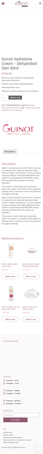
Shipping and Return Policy (12, 438)
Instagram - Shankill (13, 393)
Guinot (32, 105)
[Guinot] (18, 129)
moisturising (16, 110)
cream (27, 108)
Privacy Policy (8, 435)
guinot (37, 108)
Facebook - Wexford (13, 401)
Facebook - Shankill (12, 391)
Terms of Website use (10, 443)
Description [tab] (10, 151)
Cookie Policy (8, 433)
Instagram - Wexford (13, 403)
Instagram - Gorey (12, 383)
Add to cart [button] (10, 276)
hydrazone (6, 110)
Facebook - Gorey (12, 380)
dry (32, 108)
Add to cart (15, 97)
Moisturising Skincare (11, 108)
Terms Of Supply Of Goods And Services (17, 440)
